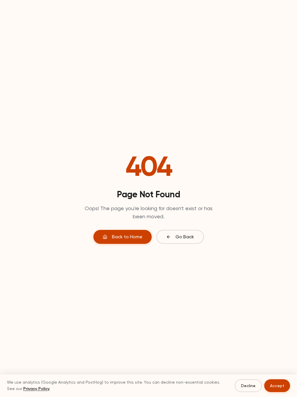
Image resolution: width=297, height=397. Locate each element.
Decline (248, 385)
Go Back (184, 236)
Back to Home (127, 236)
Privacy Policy (36, 388)
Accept (277, 385)
